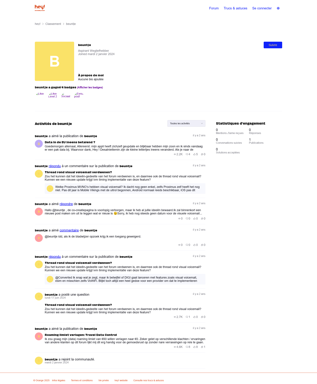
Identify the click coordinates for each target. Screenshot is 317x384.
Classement (53, 23)
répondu (55, 166)
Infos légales (58, 380)
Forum (214, 8)
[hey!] (40, 8)
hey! (37, 23)
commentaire (69, 230)
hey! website (121, 380)
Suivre (273, 45)
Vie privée (103, 380)
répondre (66, 204)
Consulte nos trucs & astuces (148, 380)
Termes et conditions (82, 380)
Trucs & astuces (235, 8)
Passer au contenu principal (18, 2)
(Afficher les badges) (90, 87)
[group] (178, 154)
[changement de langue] (278, 8)
